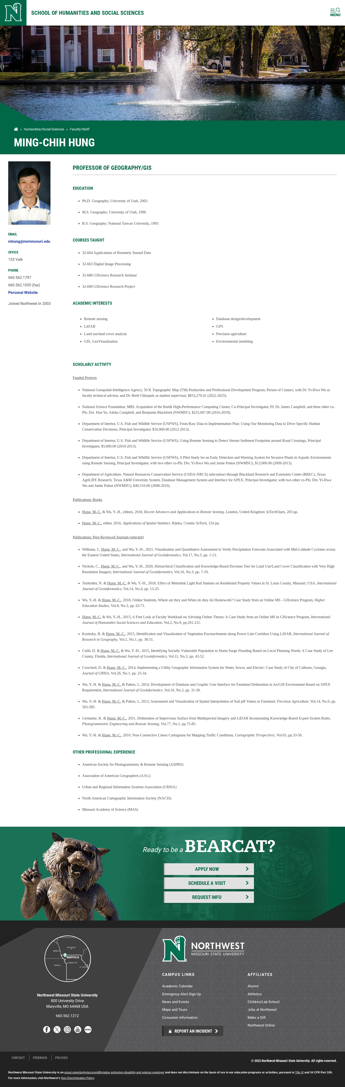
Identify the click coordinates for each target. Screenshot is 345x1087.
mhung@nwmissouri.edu (29, 241)
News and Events (175, 1001)
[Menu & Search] (335, 13)
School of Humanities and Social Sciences (87, 12)
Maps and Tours (174, 1009)
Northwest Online (261, 1025)
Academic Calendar (177, 986)
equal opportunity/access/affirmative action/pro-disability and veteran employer (114, 1072)
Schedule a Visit (207, 883)
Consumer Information (180, 1017)
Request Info (207, 897)
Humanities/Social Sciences (44, 129)
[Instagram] (67, 1031)
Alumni (253, 986)
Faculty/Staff (79, 129)
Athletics (255, 994)
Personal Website (23, 292)
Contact (18, 1058)
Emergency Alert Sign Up (181, 994)
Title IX (299, 1072)
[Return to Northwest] (13, 13)
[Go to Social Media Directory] (88, 1031)
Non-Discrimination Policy (77, 1078)
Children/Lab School (264, 1001)
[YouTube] (77, 1031)
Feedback (40, 1058)
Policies (61, 1058)
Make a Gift (257, 1017)
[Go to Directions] (67, 985)
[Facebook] (46, 1031)
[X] (57, 1031)
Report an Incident (193, 1031)
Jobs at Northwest (262, 1009)
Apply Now (207, 869)
